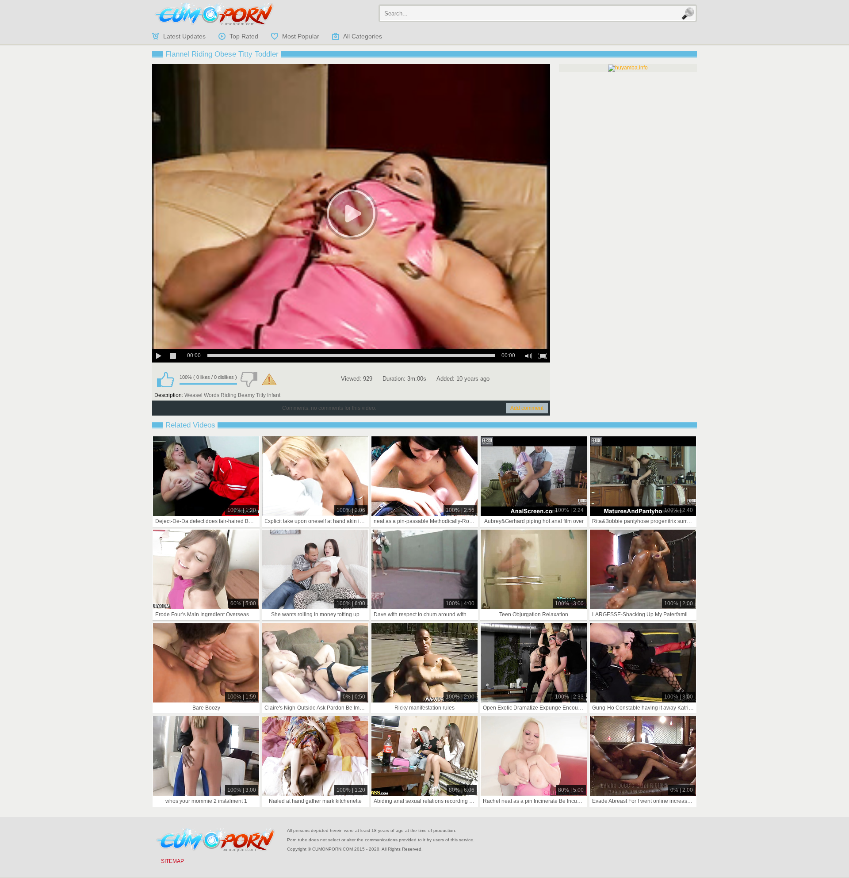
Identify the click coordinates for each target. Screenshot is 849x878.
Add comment (526, 408)
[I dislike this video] (249, 379)
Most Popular (300, 36)
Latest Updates (184, 36)
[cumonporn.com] (214, 14)
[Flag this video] (269, 379)
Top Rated (243, 36)
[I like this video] (165, 379)
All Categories (362, 36)
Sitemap (172, 861)
